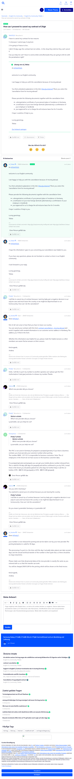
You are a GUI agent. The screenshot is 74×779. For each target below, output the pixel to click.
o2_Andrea (12, 316)
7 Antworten (6, 721)
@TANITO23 (18, 68)
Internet (20, 731)
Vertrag (5, 731)
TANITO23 (12, 35)
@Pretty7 (15, 319)
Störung (12, 731)
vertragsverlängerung (43, 731)
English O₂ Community (16, 16)
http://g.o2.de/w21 (47, 89)
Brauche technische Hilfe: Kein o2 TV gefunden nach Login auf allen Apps (25, 718)
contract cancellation (10, 663)
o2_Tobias (11, 164)
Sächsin (11, 386)
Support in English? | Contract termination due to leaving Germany (23, 669)
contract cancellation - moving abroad (51, 328)
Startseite (4, 16)
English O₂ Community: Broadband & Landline (16, 671)
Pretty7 (11, 296)
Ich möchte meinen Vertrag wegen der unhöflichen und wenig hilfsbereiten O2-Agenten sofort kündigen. (35, 657)
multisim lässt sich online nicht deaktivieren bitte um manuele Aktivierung (25, 712)
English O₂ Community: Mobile (33, 16)
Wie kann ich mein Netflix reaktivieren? (15, 706)
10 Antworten (7, 697)
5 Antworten (6, 703)
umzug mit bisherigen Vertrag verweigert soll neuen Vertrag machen (24, 700)
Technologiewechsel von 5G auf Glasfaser (15, 694)
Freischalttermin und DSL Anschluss (14, 674)
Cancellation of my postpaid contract (14, 680)
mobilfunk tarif (29, 731)
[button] (2, 10)
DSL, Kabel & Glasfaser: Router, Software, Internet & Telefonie (21, 677)
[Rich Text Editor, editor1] (37, 614)
